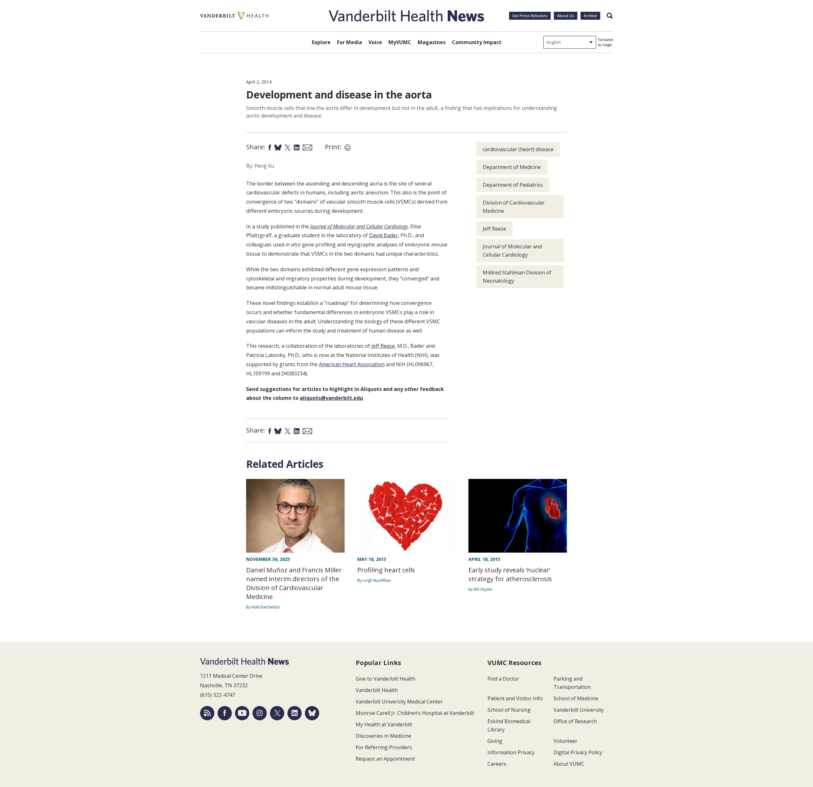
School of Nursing (509, 709)
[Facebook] (225, 713)
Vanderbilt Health (377, 690)
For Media (349, 42)
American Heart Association (352, 364)
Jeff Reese (383, 345)
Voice (375, 42)
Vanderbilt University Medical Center (399, 701)
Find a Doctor (503, 678)
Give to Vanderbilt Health (385, 678)
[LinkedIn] (294, 713)
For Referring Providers (384, 747)
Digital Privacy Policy (578, 752)
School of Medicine (576, 698)
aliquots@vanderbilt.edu (331, 397)
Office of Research (575, 721)
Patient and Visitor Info (515, 698)
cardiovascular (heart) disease (518, 149)
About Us (565, 15)
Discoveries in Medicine (383, 735)
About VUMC (569, 763)
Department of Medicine (512, 167)
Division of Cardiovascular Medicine (514, 206)
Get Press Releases (530, 15)
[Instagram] (259, 713)
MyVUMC (399, 42)
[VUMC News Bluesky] (312, 713)
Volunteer (565, 740)
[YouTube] (242, 713)
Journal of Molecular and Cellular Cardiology (512, 250)
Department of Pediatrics (513, 184)
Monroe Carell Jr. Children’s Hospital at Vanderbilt (415, 713)
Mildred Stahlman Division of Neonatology (517, 276)
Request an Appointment (385, 758)
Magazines (432, 42)
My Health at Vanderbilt (384, 724)
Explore (321, 42)
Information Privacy (510, 752)
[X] (277, 713)
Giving (494, 740)
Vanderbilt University (579, 709)
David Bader (383, 235)
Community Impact (476, 42)
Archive (590, 15)
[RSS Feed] (207, 713)
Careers (496, 763)
